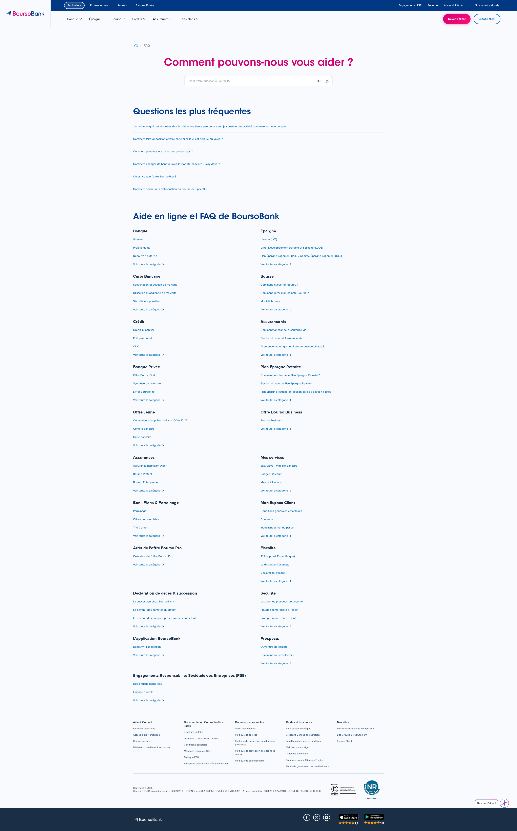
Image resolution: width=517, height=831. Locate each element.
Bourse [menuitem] (120, 19)
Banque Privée (145, 5)
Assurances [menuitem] (163, 19)
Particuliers (74, 5)
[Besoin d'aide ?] (504, 803)
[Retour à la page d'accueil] (136, 46)
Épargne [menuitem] (99, 19)
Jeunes (122, 5)
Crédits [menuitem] (141, 19)
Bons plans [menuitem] (189, 19)
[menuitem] (409, 5)
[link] (144, 729)
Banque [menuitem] (76, 19)
